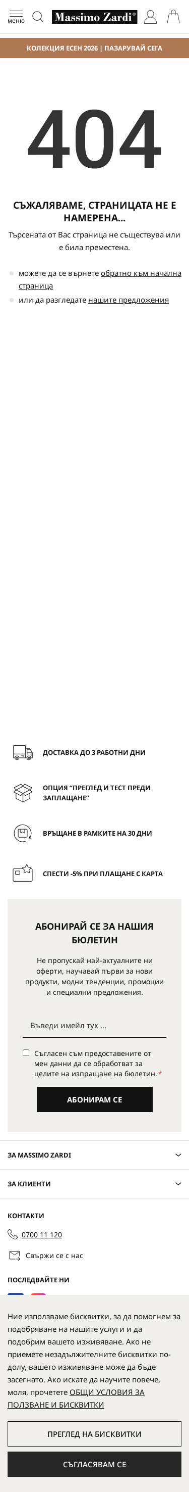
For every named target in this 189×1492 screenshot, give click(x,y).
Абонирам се (94, 1099)
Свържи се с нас (54, 1255)
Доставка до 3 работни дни (94, 752)
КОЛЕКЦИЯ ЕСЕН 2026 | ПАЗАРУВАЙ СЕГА (94, 48)
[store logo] (95, 17)
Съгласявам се (94, 1464)
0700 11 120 (42, 1234)
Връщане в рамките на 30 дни (97, 833)
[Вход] (150, 17)
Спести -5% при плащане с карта (103, 873)
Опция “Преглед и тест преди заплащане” (97, 792)
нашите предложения (128, 300)
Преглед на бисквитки (94, 1434)
